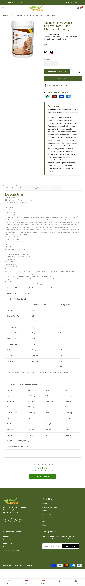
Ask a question (53, 85)
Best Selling (46, 514)
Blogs (44, 525)
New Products (47, 518)
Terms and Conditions (11, 550)
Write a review (42, 476)
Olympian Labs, (50, 39)
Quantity (47, 59)
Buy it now (63, 79)
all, (54, 37)
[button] (43, 565)
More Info (56, 188)
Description (10, 188)
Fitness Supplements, (64, 37)
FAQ (43, 521)
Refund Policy (8, 543)
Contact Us (7, 540)
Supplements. (61, 39)
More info (24, 188)
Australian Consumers (50, 507)
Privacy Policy (8, 547)
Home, (75, 37)
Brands (45, 511)
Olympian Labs (55, 34)
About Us (6, 536)
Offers (44, 504)
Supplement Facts (40, 188)
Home (5, 15)
